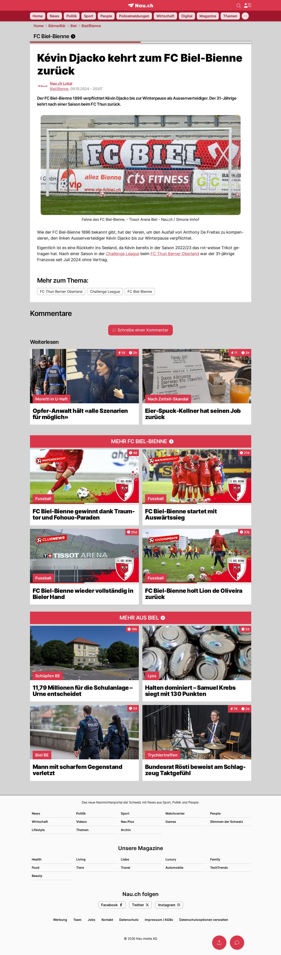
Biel (73, 26)
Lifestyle (38, 830)
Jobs (91, 920)
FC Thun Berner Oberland (175, 253)
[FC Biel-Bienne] (140, 36)
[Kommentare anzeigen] (237, 942)
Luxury (170, 859)
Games (170, 821)
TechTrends (219, 867)
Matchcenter (175, 813)
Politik (81, 813)
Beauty (37, 876)
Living (81, 859)
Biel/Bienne (91, 26)
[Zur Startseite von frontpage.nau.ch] (140, 5)
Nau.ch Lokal (61, 83)
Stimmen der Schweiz (226, 821)
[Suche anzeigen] (239, 5)
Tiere (80, 867)
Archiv (126, 830)
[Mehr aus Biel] (140, 618)
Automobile (174, 867)
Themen (82, 830)
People (215, 813)
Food (35, 867)
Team (77, 920)
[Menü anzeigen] (247, 5)
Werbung (60, 920)
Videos (81, 821)
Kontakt (107, 920)
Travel (125, 867)
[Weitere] (245, 16)
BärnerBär (57, 26)
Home (39, 26)
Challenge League (122, 253)
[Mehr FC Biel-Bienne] (140, 441)
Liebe (125, 859)
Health (37, 859)
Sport (125, 813)
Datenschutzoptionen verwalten (203, 920)
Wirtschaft (40, 821)
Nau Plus (127, 821)
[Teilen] (219, 942)
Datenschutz (129, 920)
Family (215, 859)
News (36, 813)
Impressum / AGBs (159, 920)
